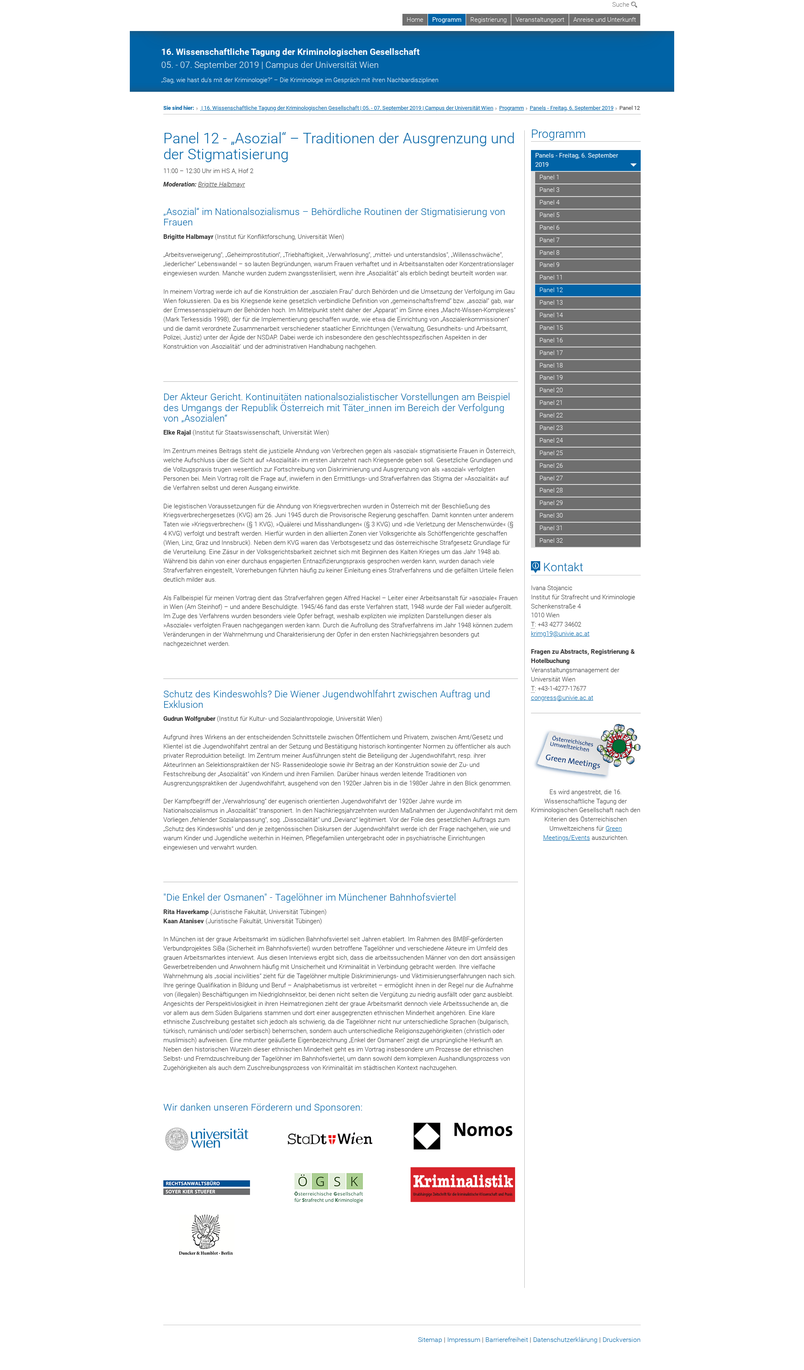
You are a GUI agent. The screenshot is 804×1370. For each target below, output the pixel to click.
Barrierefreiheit (506, 1340)
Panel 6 (549, 227)
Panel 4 (549, 202)
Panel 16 (551, 340)
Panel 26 (551, 465)
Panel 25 (551, 453)
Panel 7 (549, 240)
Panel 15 (551, 327)
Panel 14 (551, 315)
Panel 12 (551, 290)
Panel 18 (551, 365)
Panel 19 (551, 377)
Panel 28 (551, 490)
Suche (621, 4)
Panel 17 (551, 353)
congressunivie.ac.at (562, 698)
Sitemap (430, 1340)
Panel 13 (551, 302)
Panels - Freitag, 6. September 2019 (571, 108)
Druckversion (622, 1340)
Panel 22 (551, 415)
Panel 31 (551, 528)
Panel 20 (551, 390)
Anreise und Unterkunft (604, 19)
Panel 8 (549, 252)
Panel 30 (551, 515)
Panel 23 (551, 428)
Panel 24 (551, 440)
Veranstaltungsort (539, 19)
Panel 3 (549, 190)
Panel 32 (551, 540)
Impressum (463, 1340)
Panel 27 (551, 478)
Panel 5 (549, 215)
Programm (446, 19)
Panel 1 (549, 177)
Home (415, 19)
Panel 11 (551, 277)
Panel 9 (549, 265)
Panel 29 (551, 503)
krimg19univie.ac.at (560, 633)
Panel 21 (551, 403)
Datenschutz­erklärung (565, 1340)
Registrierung (488, 19)
